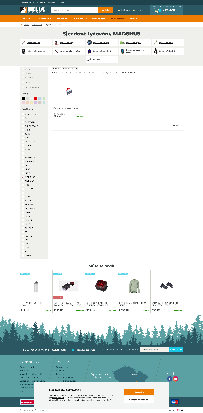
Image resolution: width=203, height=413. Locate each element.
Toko (27, 244)
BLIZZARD (30, 122)
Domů (26, 25)
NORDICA (29, 181)
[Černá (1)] (24, 99)
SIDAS (28, 216)
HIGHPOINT (30, 157)
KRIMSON (29, 161)
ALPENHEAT (31, 114)
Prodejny (41, 2)
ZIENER (28, 255)
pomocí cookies (57, 398)
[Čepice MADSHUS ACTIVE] (68, 91)
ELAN (27, 149)
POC (27, 185)
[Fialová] (36, 103)
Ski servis (60, 374)
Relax (27, 197)
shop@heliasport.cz (85, 350)
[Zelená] (44, 99)
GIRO (27, 153)
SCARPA (29, 204)
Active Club (61, 370)
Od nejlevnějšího (109, 72)
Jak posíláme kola (28, 370)
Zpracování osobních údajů (32, 381)
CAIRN (28, 134)
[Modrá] (40, 99)
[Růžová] (24, 103)
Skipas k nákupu (63, 367)
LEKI (27, 165)
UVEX (28, 248)
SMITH (28, 224)
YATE (27, 252)
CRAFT (28, 138)
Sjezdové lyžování (53, 25)
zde (50, 402)
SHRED (28, 212)
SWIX (27, 232)
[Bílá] (32, 99)
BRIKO (28, 130)
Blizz (27, 118)
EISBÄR (28, 146)
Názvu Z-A (93, 72)
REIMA (28, 193)
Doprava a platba (27, 2)
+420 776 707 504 (38, 350)
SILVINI (28, 220)
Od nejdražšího (128, 72)
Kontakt (51, 2)
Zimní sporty (37, 25)
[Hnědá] (40, 103)
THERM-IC (30, 240)
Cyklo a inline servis (65, 377)
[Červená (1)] (36, 99)
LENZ (27, 169)
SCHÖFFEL (30, 208)
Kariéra (61, 2)
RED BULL (30, 189)
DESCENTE (30, 142)
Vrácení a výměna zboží (31, 374)
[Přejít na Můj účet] (148, 10)
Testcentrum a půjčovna (67, 381)
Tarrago (28, 236)
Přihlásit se (140, 10)
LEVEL (28, 173)
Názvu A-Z (80, 72)
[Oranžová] (28, 103)
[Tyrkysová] (44, 103)
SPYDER (29, 228)
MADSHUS (30, 177)
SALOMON (30, 200)
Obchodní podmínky (29, 377)
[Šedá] (28, 99)
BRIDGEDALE (31, 126)
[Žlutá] (32, 103)
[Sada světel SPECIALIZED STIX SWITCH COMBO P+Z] (167, 286)
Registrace (125, 10)
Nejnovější (67, 72)
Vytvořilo (172, 410)
